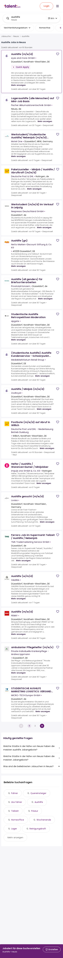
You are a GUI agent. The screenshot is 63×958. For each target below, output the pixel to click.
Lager (14, 828)
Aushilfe (39, 802)
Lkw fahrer (16, 802)
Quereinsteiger (38, 793)
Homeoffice (17, 819)
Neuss (16, 36)
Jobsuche (6, 36)
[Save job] (57, 54)
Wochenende (44, 819)
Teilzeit (15, 810)
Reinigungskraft (38, 828)
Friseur (34, 810)
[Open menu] (57, 6)
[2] (42, 726)
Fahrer (14, 793)
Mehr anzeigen (18, 85)
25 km (51, 18)
